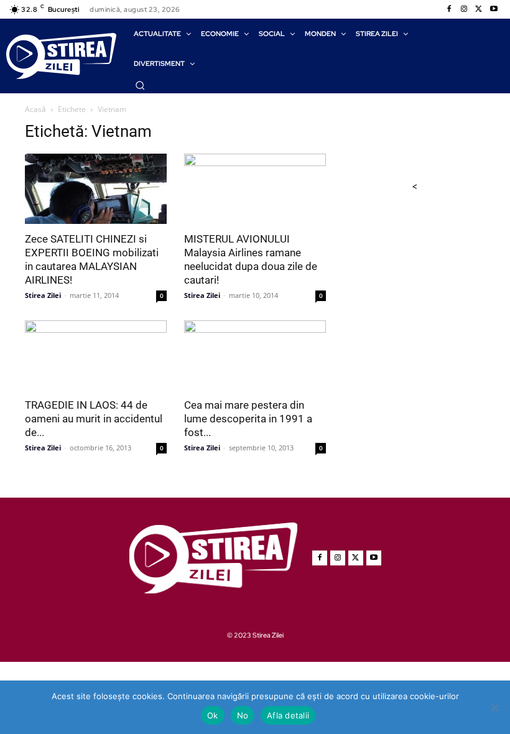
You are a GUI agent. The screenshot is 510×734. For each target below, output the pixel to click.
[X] (478, 9)
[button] (140, 85)
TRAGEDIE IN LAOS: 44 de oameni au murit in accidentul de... (93, 419)
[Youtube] (493, 9)
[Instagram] (464, 9)
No (243, 715)
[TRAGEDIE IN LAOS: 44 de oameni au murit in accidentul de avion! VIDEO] (96, 355)
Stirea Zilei (43, 295)
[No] (494, 707)
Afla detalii (288, 715)
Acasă (35, 109)
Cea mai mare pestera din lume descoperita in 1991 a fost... (248, 419)
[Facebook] (449, 9)
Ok (212, 715)
